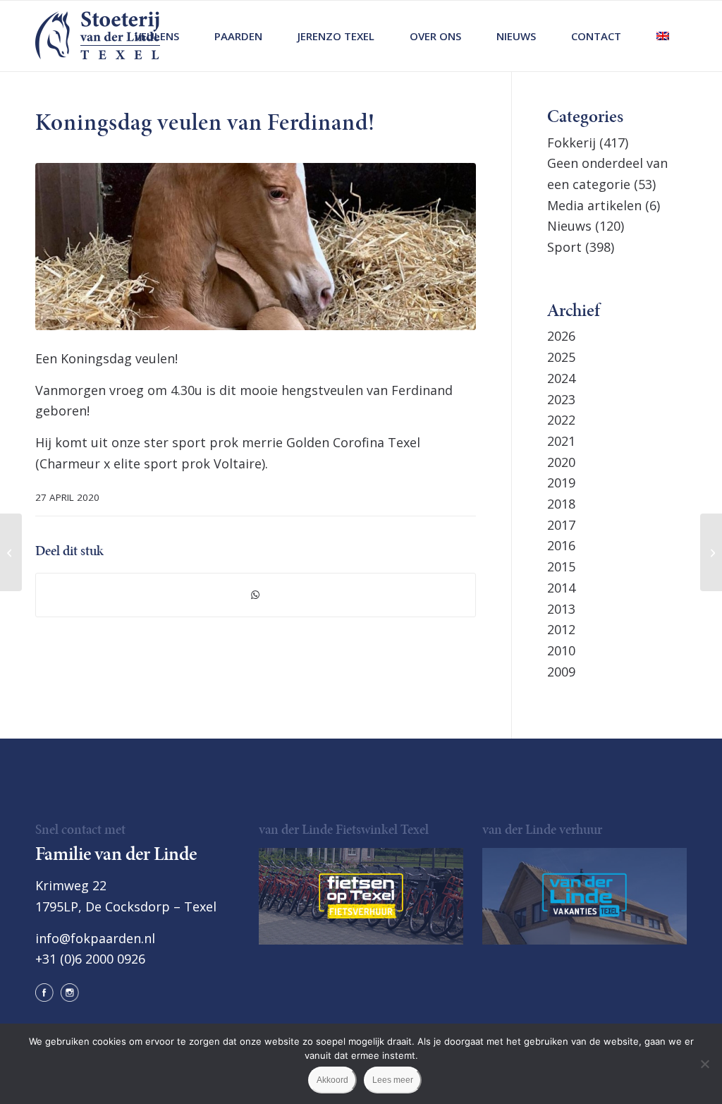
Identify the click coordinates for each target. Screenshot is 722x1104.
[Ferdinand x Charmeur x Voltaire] (255, 246)
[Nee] (704, 1064)
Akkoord (332, 1080)
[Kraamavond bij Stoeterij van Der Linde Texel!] (711, 552)
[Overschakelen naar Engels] (663, 36)
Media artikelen (594, 205)
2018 (561, 503)
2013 (561, 608)
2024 (561, 378)
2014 (561, 587)
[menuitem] (157, 36)
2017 (561, 524)
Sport (564, 246)
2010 (561, 650)
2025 (561, 356)
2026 (561, 335)
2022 (561, 419)
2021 (561, 440)
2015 (561, 566)
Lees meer (392, 1080)
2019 (561, 482)
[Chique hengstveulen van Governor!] (11, 552)
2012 (561, 629)
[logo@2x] (97, 36)
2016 (561, 545)
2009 (561, 671)
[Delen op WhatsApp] (255, 595)
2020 (561, 462)
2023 (561, 399)
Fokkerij (571, 142)
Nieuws (569, 225)
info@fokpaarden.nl (95, 938)
